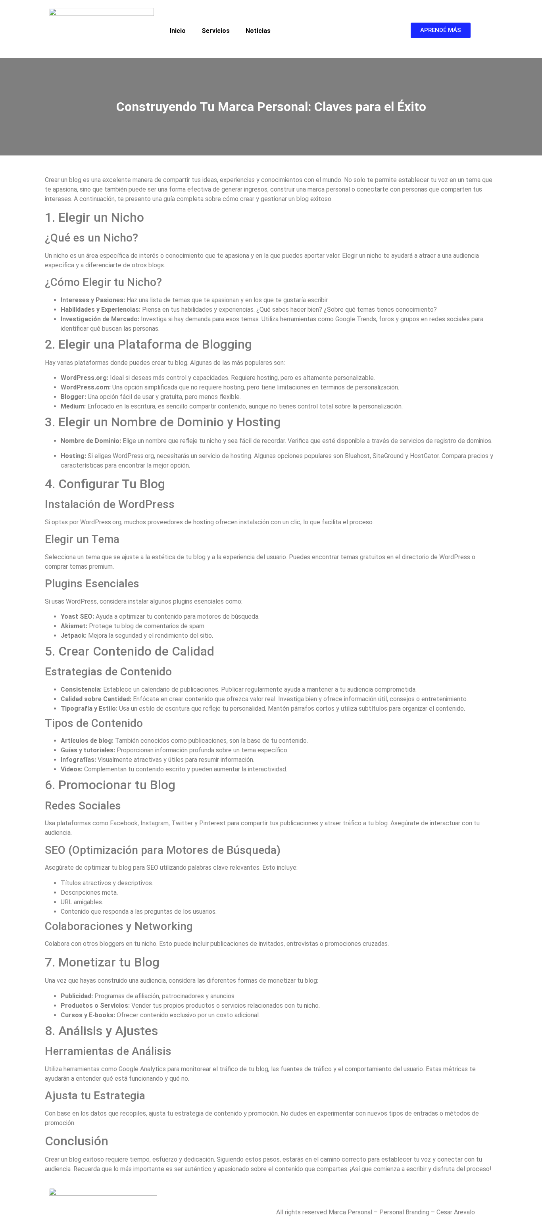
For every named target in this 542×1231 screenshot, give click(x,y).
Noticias (258, 31)
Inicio (178, 31)
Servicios (216, 31)
